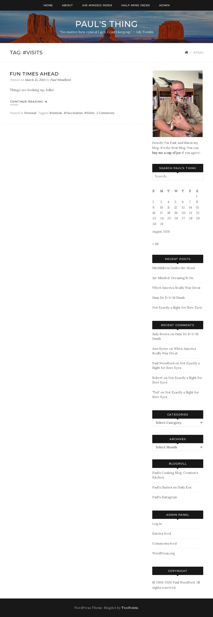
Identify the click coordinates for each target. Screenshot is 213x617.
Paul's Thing (106, 24)
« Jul (155, 244)
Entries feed (161, 533)
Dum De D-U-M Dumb (168, 298)
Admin (164, 5)
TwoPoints (129, 608)
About (67, 5)
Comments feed (164, 543)
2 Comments (105, 113)
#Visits (89, 113)
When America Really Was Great (176, 288)
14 (190, 207)
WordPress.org (163, 553)
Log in (157, 524)
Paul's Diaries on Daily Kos (171, 487)
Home (48, 5)
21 (190, 213)
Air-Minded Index (97, 5)
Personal (30, 113)
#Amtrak (55, 113)
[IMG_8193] (178, 103)
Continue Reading (27, 101)
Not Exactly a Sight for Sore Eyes (177, 307)
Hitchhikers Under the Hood (173, 268)
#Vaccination (72, 113)
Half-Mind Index (135, 5)
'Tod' (156, 392)
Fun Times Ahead (34, 74)
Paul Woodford (60, 80)
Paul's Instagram (164, 497)
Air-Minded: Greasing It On (172, 278)
